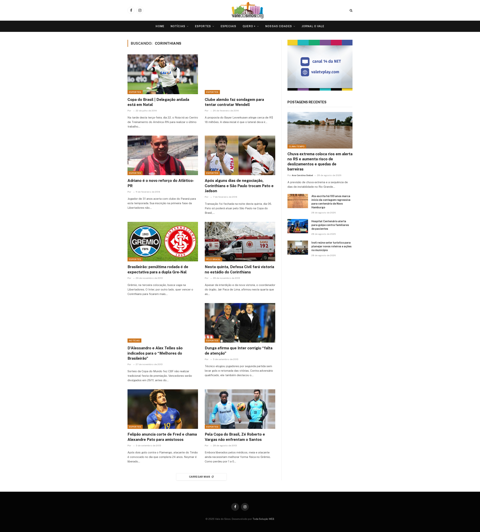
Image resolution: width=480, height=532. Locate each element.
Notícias (178, 26)
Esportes (203, 26)
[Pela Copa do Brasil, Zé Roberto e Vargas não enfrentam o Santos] (240, 409)
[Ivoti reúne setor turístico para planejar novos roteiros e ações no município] (297, 247)
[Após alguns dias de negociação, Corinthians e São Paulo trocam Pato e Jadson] (240, 155)
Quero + (249, 26)
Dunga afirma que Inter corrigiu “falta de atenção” (238, 350)
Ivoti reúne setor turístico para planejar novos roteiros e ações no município (331, 246)
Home (160, 26)
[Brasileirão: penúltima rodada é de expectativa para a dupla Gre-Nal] (163, 242)
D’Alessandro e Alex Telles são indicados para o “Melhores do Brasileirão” (155, 353)
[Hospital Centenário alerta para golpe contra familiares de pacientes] (297, 226)
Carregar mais (199, 476)
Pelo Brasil (213, 259)
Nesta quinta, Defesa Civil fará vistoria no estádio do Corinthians (239, 269)
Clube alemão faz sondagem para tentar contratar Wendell (234, 102)
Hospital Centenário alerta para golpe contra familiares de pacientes (330, 225)
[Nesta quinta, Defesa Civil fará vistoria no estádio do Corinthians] (240, 242)
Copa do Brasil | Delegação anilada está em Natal (158, 102)
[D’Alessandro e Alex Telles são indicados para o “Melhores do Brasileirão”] (163, 323)
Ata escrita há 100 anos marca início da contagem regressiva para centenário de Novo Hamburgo (330, 202)
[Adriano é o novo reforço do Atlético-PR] (163, 155)
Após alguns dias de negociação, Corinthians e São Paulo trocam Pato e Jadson (239, 185)
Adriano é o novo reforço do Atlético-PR (161, 183)
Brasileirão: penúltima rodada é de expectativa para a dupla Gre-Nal (158, 269)
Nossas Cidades (278, 26)
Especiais (228, 26)
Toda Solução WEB (263, 519)
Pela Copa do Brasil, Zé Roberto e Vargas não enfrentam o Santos (235, 437)
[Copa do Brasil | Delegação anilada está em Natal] (163, 74)
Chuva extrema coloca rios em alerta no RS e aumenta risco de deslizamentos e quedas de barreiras (319, 162)
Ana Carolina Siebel (302, 175)
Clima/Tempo (297, 146)
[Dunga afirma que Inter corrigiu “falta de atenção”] (240, 323)
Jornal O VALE (313, 26)
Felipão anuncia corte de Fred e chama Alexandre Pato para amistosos (162, 437)
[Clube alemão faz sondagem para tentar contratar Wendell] (240, 74)
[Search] (350, 10)
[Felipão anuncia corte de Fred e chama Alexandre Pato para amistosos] (163, 409)
